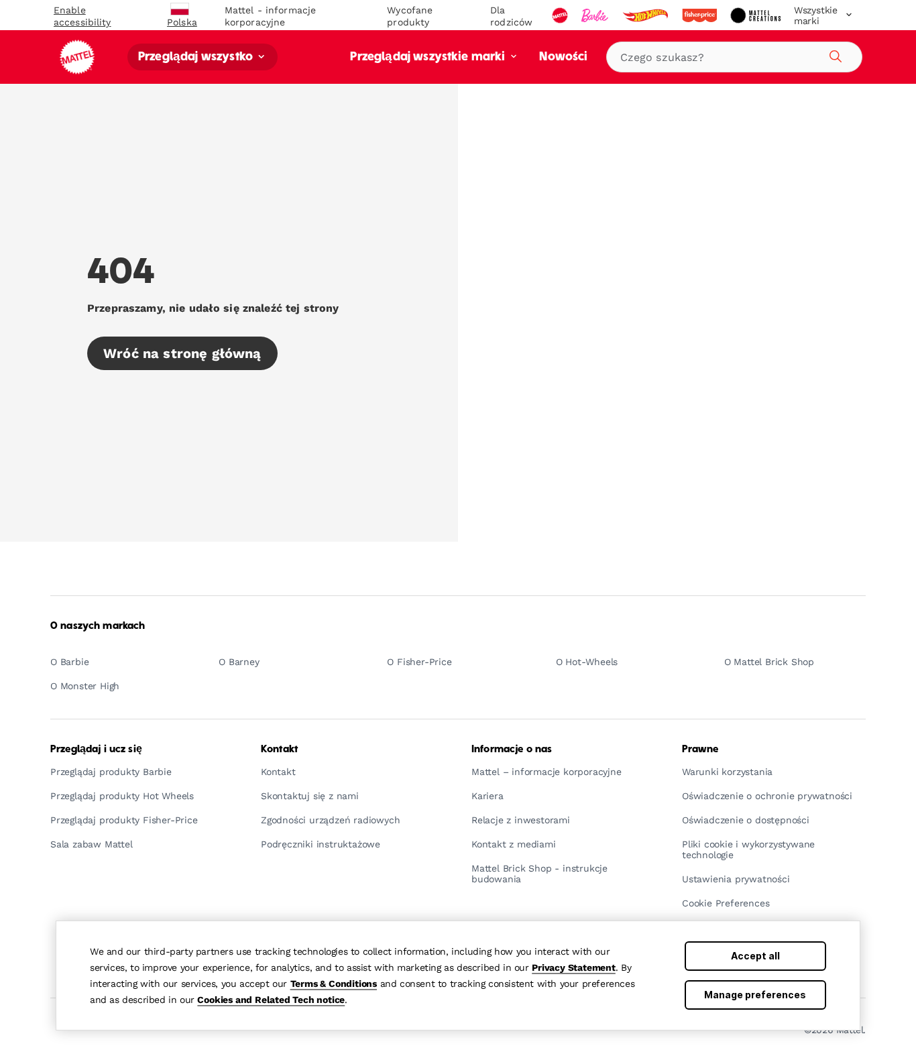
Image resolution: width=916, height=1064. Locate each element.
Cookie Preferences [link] (725, 903)
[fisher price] (701, 15)
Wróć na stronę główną (182, 353)
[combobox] (734, 57)
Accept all (755, 955)
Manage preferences (755, 994)
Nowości (563, 57)
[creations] (757, 15)
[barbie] (596, 15)
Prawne (700, 749)
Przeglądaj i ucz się (96, 749)
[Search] (833, 54)
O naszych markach (97, 626)
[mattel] (561, 15)
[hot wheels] (646, 15)
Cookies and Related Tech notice (271, 999)
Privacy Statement (574, 967)
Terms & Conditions (333, 983)
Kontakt (279, 749)
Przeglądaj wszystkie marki (429, 57)
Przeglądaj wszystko (196, 57)
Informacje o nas (511, 749)
